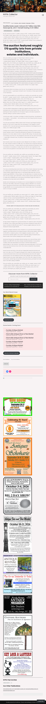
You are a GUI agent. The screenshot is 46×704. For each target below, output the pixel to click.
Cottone (16, 23)
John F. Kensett (22, 23)
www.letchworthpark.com (9, 690)
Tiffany (32, 23)
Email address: (6, 359)
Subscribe (33, 279)
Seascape (28, 23)
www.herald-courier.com (20, 688)
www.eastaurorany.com (8, 688)
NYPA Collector (10, 14)
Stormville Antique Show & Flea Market (19, 334)
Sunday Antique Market (14, 330)
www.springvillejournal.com (32, 688)
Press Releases (6, 23)
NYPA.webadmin (8, 30)
